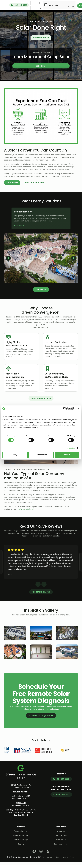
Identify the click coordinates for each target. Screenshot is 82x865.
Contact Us (41, 66)
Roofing (21, 844)
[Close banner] (79, 408)
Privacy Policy (53, 857)
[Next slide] (44, 584)
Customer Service (61, 844)
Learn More (19, 225)
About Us (61, 831)
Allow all (67, 455)
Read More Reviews (41, 591)
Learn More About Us (41, 398)
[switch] (31, 440)
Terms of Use (68, 857)
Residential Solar (21, 831)
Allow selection (41, 455)
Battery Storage (21, 839)
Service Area (61, 835)
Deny (15, 455)
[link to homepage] (21, 771)
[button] (8, 258)
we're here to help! (26, 509)
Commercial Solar (20, 835)
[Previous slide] (38, 584)
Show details (70, 448)
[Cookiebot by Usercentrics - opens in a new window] (64, 408)
